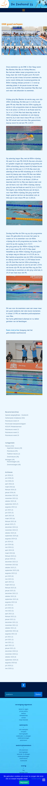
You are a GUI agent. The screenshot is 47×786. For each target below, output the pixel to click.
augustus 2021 (10, 634)
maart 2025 (9, 518)
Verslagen (8, 460)
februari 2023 (9, 588)
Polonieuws (11, 451)
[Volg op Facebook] (23, 685)
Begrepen (24, 782)
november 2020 (10, 654)
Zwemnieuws (11, 457)
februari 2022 (9, 616)
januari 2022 (9, 619)
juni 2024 (8, 544)
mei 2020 (8, 668)
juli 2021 (8, 637)
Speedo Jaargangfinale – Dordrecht (16, 415)
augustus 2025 (10, 507)
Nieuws (7, 446)
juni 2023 (8, 576)
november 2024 (10, 530)
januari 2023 (9, 591)
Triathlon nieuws (12, 454)
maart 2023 (9, 585)
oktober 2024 (9, 533)
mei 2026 (8, 481)
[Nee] (43, 779)
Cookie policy (36, 779)
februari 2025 (9, 521)
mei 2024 (8, 547)
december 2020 (10, 651)
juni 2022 (8, 608)
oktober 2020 (9, 657)
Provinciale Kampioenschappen (15, 424)
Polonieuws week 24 (12, 421)
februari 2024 (9, 556)
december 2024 (10, 527)
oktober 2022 (9, 596)
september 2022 (10, 599)
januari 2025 (9, 524)
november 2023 (10, 565)
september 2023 (10, 570)
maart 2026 (9, 487)
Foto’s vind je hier (13, 330)
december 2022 (10, 593)
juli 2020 (8, 665)
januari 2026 (9, 492)
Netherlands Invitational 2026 (15, 418)
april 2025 (8, 515)
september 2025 (10, 504)
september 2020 (10, 660)
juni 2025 (8, 513)
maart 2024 (9, 553)
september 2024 (10, 536)
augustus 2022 (10, 602)
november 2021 (10, 625)
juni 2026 (8, 478)
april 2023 (8, 582)
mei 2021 (8, 642)
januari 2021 (9, 648)
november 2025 (10, 498)
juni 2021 (8, 639)
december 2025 (10, 495)
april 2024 (8, 550)
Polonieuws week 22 (12, 429)
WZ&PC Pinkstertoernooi (13, 426)
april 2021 (8, 645)
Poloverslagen (11, 462)
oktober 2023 (9, 567)
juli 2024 (8, 541)
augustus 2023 (10, 573)
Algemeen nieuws (13, 448)
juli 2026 (8, 475)
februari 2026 (9, 489)
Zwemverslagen (12, 464)
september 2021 (10, 631)
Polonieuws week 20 (12, 435)
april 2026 (8, 484)
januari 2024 (9, 559)
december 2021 (10, 622)
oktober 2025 (9, 501)
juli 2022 (8, 605)
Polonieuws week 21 (12, 432)
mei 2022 (8, 611)
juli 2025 (8, 510)
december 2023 (10, 562)
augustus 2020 (10, 662)
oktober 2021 (9, 628)
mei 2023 (8, 579)
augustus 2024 (10, 539)
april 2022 (8, 614)
